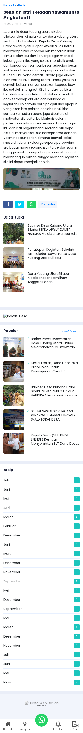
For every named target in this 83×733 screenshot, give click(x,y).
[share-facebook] (8, 204)
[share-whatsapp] (31, 204)
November (11, 572)
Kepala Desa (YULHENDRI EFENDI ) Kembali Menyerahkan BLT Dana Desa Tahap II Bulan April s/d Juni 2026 (54, 443)
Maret (8, 517)
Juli (6, 480)
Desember (11, 535)
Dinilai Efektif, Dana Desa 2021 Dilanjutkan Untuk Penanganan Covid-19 (54, 367)
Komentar (48, 204)
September (12, 581)
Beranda (9, 5)
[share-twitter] (19, 204)
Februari (9, 526)
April (6, 508)
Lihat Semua (71, 331)
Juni (6, 489)
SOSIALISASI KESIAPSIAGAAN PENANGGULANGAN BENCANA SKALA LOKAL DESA (53, 415)
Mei (6, 498)
